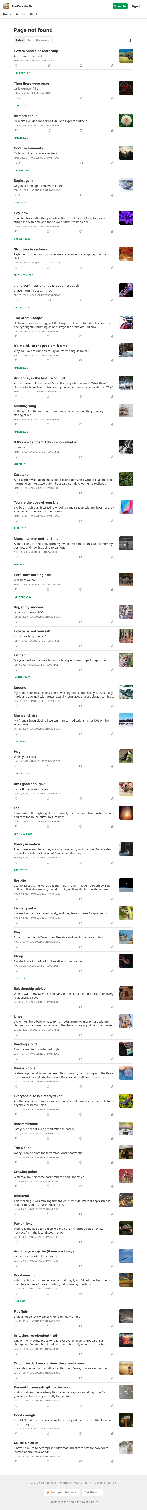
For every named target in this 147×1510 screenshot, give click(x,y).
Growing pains (25, 1172)
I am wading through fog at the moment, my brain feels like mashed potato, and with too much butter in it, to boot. (64, 815)
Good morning (25, 1275)
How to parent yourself (32, 631)
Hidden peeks (25, 908)
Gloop (18, 956)
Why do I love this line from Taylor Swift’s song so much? (51, 351)
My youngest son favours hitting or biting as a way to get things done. (60, 660)
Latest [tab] (20, 40)
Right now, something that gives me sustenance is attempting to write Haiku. (60, 256)
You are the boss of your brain (38, 502)
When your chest (25, 757)
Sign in (137, 6)
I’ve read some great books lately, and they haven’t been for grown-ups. (61, 913)
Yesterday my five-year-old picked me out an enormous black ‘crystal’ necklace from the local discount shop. (59, 1230)
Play (17, 932)
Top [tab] (30, 40)
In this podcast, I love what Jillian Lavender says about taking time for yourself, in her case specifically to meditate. (59, 1394)
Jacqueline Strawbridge (39, 60)
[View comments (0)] (49, 65)
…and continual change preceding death (46, 285)
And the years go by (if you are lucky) (44, 1251)
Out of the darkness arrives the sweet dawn (49, 1363)
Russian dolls (24, 1068)
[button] (7, 14)
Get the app (92, 1492)
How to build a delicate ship (36, 51)
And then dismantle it (28, 56)
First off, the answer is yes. (31, 789)
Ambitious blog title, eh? (30, 636)
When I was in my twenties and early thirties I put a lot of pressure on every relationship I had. (64, 995)
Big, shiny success (29, 607)
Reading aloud (25, 1044)
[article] (73, 58)
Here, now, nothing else (32, 575)
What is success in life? (29, 612)
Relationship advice (30, 989)
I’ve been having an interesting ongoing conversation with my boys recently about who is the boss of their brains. (64, 509)
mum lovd (20, 447)
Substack (54, 1502)
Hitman (20, 655)
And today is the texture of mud (39, 378)
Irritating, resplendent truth (36, 1335)
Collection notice (105, 1482)
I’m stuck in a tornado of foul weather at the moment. (49, 961)
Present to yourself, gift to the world (43, 1387)
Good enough (24, 1415)
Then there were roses (32, 83)
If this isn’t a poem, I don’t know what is (45, 442)
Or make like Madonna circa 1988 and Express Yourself (50, 121)
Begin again (23, 181)
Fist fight (21, 1311)
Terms (88, 1482)
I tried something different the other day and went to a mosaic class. (59, 937)
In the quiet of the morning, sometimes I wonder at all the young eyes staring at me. (60, 413)
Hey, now (21, 213)
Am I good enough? (29, 784)
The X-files (22, 1148)
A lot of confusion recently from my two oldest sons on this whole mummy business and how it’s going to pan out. (63, 545)
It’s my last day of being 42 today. (36, 1256)
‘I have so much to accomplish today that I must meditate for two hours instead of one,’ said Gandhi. (61, 1450)
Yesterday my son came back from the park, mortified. (49, 1177)
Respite (20, 880)
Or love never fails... (27, 88)
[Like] (16, 231)
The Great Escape (28, 318)
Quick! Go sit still (27, 1443)
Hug (17, 752)
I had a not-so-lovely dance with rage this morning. (47, 1316)
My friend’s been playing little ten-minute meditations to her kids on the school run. (61, 722)
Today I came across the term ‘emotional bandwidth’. (48, 1153)
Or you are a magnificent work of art (38, 186)
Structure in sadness (31, 249)
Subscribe (120, 6)
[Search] (129, 40)
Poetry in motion (27, 844)
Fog (17, 808)
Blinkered (21, 1196)
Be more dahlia (26, 116)
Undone (20, 688)
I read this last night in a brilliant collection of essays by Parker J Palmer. (61, 1368)
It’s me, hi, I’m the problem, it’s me (41, 346)
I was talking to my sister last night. (37, 1049)
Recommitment (26, 1124)
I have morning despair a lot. (33, 290)
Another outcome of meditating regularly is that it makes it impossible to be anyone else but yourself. (64, 1103)
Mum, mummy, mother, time (36, 539)
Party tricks (23, 1223)
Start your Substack (63, 1492)
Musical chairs (26, 715)
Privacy (77, 1482)
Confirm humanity (28, 148)
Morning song (25, 406)
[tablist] (33, 40)
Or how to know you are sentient (35, 153)
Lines (18, 1016)
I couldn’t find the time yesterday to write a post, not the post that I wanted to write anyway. (63, 1422)
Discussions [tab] (43, 40)
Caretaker (22, 474)
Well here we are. (25, 580)
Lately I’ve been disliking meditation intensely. (44, 1129)
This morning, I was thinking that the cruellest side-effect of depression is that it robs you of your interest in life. (62, 1202)
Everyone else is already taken (38, 1096)
